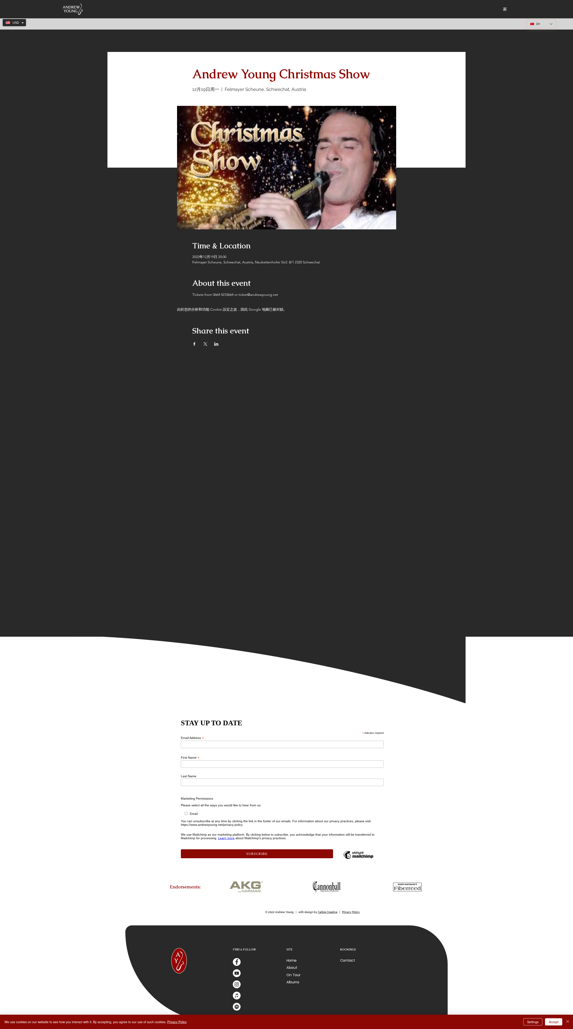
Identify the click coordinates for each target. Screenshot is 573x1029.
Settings (533, 1022)
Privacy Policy (351, 912)
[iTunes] (237, 995)
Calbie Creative (327, 912)
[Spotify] (237, 1007)
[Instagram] (237, 984)
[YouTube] (237, 973)
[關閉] (567, 1021)
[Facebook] (237, 962)
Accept (553, 1022)
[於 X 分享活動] (205, 344)
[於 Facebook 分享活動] (194, 344)
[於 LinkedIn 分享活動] (216, 344)
